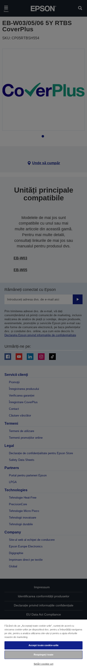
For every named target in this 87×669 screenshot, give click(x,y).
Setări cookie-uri (43, 664)
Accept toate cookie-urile (44, 645)
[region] (43, 644)
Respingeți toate (44, 654)
